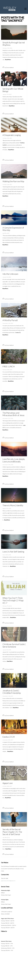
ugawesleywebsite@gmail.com (8, 880)
